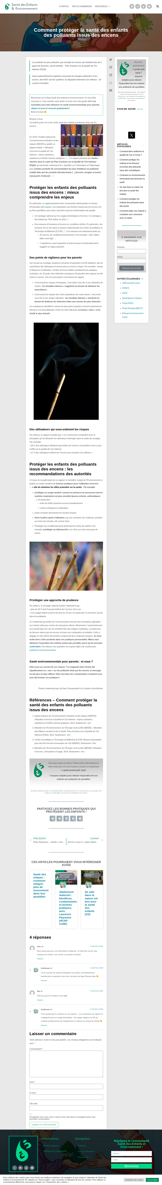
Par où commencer (82, 6)
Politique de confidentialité (55, 1151)
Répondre (40, 959)
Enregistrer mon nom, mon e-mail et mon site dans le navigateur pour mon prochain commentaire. (62, 1118)
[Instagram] (137, 6)
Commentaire (36, 1049)
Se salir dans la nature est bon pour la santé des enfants (131, 190)
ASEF (125, 293)
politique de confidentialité (52, 793)
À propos (64, 6)
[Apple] (143, 6)
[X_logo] (131, 135)
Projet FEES (127, 303)
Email (119, 257)
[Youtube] (149, 6)
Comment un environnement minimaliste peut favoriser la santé (132, 178)
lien (89, 723)
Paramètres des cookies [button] (134, 1180)
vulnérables (35, 647)
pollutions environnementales (42, 650)
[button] (158, 6)
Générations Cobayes (132, 298)
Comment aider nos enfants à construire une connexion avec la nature (133, 214)
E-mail (33, 1093)
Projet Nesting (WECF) (132, 308)
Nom (32, 1082)
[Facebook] (131, 6)
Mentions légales (50, 1146)
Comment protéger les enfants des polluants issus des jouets (132, 202)
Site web (33, 1104)
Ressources (101, 6)
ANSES (125, 288)
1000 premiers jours (131, 283)
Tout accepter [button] (152, 1180)
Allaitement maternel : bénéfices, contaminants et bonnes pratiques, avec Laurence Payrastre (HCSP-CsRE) (68, 907)
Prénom (120, 247)
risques (48, 207)
